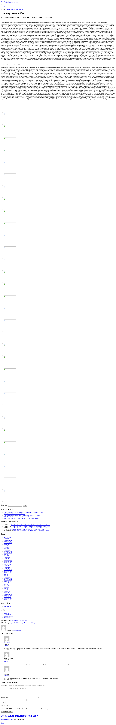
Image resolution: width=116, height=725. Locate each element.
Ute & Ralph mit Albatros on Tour (9, 2)
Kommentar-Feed (8, 616)
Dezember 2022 (8, 540)
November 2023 (8, 537)
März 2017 (6, 590)
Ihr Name (3, 700)
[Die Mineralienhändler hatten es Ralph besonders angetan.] (10, 197)
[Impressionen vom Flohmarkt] (10, 367)
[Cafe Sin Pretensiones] (10, 453)
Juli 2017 (6, 584)
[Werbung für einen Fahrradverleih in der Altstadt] (10, 124)
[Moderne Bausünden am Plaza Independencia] (10, 148)
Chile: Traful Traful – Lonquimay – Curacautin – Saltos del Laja (20, 516)
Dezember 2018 (8, 570)
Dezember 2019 (8, 560)
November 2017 (8, 580)
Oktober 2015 (7, 599)
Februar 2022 (7, 550)
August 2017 (7, 582)
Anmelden (6, 613)
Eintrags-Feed (7, 614)
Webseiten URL (5, 706)
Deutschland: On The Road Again (18, 620)
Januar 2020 (7, 558)
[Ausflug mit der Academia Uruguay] (10, 489)
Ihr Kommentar (4, 697)
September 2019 (8, 564)
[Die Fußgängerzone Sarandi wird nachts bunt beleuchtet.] (10, 392)
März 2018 (6, 575)
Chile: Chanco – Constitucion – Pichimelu (14, 514)
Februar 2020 (7, 557)
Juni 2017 (6, 585)
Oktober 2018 (7, 572)
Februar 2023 (7, 538)
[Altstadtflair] (10, 270)
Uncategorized (19, 9)
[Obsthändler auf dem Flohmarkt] (10, 319)
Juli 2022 (6, 545)
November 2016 (8, 595)
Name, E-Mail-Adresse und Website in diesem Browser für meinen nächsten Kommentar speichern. (27, 709)
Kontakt (6, 7)
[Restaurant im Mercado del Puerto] (10, 404)
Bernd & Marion (8, 643)
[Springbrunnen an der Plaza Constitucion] (10, 173)
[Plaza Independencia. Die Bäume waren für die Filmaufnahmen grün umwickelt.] (10, 136)
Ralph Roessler (11, 9)
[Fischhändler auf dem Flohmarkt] (10, 307)
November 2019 (8, 561)
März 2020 (6, 555)
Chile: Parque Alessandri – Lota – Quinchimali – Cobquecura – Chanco (22, 515)
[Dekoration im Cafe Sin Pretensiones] (10, 440)
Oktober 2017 (7, 581)
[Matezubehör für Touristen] (10, 185)
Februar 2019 (7, 567)
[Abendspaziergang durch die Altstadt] (10, 380)
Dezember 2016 (8, 594)
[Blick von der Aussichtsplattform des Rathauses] (10, 221)
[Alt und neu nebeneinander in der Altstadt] (10, 161)
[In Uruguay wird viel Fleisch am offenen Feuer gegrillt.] (10, 416)
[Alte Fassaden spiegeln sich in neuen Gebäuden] (10, 246)
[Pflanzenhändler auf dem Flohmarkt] (10, 355)
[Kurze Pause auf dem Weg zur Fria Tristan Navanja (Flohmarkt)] (10, 294)
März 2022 (6, 548)
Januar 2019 (7, 568)
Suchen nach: (4, 505)
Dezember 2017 (8, 578)
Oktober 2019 (7, 563)
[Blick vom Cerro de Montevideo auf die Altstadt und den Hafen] (10, 112)
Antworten (6, 645)
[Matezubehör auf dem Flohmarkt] (10, 331)
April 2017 (6, 588)
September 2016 (8, 598)
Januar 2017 (7, 592)
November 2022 (8, 541)
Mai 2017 (6, 587)
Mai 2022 (6, 547)
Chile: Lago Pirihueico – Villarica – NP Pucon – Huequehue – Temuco (21, 518)
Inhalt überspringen (5, 1)
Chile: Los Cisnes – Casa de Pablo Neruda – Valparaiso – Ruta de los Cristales (23, 512)
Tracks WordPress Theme (7, 719)
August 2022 (7, 544)
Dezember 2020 (8, 553)
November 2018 (8, 571)
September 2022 (8, 543)
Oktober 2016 (7, 597)
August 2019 (7, 565)
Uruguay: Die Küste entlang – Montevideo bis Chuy (22, 623)
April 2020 (6, 554)
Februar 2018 (7, 577)
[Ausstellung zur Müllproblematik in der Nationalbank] (10, 428)
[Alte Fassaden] (10, 234)
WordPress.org (7, 617)
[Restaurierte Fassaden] (10, 477)
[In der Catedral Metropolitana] (10, 209)
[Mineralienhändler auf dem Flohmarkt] (10, 343)
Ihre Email (3, 703)
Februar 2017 (7, 591)
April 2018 (6, 574)
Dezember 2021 (8, 551)
